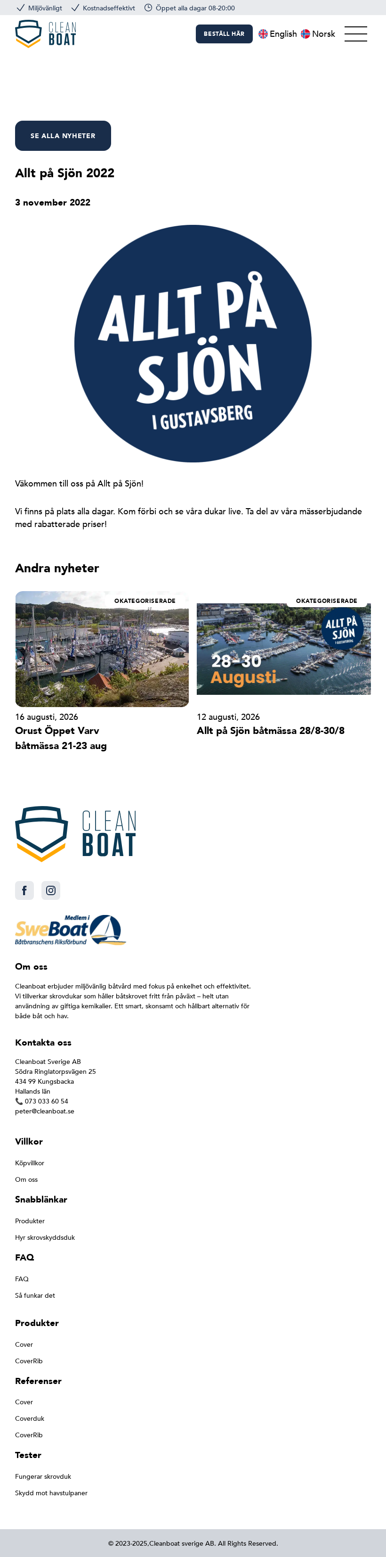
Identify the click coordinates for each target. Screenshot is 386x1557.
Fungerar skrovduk (43, 1476)
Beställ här (224, 34)
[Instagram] (50, 890)
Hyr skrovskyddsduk (45, 1237)
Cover (24, 1344)
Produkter (30, 1221)
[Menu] (356, 34)
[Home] (45, 34)
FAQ (22, 1279)
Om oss (26, 1179)
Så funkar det (35, 1295)
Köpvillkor (29, 1163)
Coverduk (29, 1418)
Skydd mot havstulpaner (51, 1493)
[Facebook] (24, 890)
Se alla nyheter (63, 136)
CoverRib (29, 1361)
